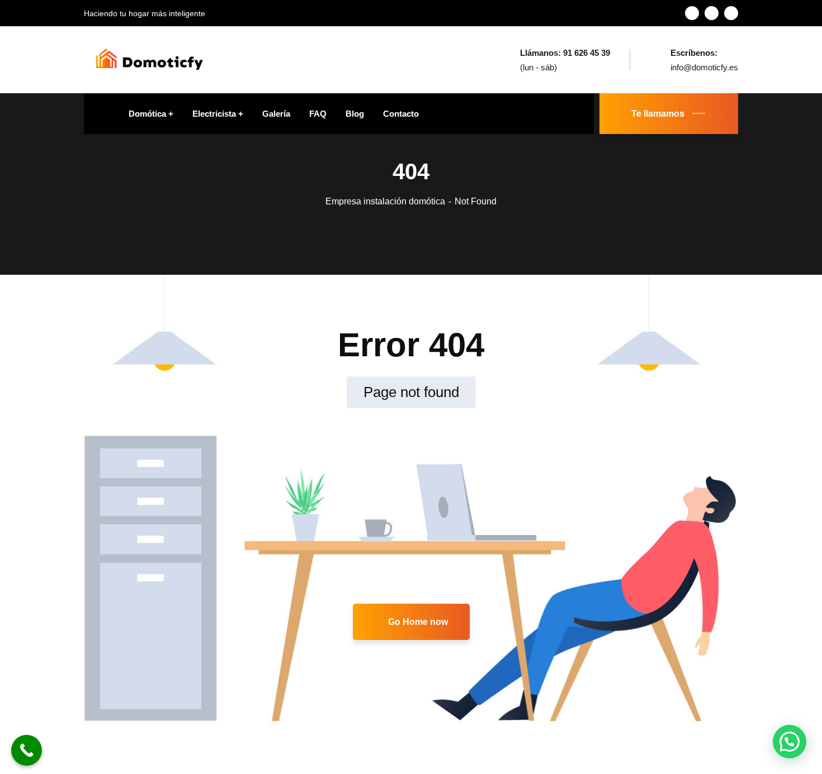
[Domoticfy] (149, 59)
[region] (145, 680)
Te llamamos (657, 113)
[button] (789, 741)
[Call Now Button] (26, 750)
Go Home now (417, 622)
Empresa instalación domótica (385, 201)
